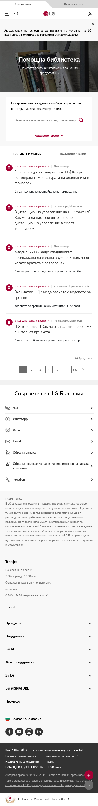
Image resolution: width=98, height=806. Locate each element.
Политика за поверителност (22, 756)
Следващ (83, 369)
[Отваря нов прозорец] (9, 732)
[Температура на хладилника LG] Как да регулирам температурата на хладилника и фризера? (52, 177)
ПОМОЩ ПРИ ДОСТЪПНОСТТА (24, 767)
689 (75, 370)
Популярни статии (27, 154)
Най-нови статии (73, 154)
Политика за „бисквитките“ (61, 756)
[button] (49, 636)
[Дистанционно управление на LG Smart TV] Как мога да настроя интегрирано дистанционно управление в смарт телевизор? (52, 220)
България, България (26, 719)
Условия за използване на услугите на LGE (58, 750)
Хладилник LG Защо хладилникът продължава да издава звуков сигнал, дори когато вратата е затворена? (52, 257)
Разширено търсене (47, 135)
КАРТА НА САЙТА (16, 750)
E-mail (10, 607)
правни (50, 762)
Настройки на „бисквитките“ (23, 762)
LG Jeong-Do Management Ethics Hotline (42, 799)
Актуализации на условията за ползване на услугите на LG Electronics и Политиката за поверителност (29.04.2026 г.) (47, 33)
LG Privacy (54, 767)
